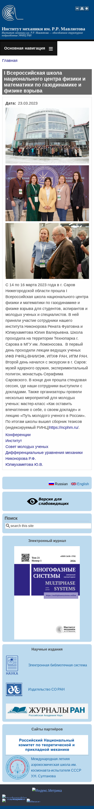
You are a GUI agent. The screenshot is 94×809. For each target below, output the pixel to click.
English (82, 484)
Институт (13, 441)
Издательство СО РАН (46, 689)
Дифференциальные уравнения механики (44, 452)
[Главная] (13, 19)
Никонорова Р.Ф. (20, 458)
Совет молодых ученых (26, 446)
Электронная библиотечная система (57, 665)
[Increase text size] (87, 11)
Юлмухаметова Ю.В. (24, 464)
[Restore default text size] (82, 11)
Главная (9, 60)
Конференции (18, 435)
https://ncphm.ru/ (63, 427)
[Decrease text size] (77, 11)
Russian (61, 484)
